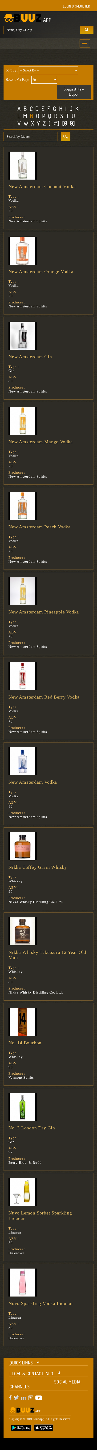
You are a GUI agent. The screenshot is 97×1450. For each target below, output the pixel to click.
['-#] (54, 123)
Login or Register (76, 6)
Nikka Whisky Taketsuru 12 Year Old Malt (47, 955)
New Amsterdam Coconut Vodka (42, 186)
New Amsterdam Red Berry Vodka (44, 696)
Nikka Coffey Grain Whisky (37, 867)
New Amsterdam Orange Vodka (40, 271)
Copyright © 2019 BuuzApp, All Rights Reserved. (40, 1419)
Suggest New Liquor (74, 91)
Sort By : (12, 70)
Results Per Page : (18, 79)
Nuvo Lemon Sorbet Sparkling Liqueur (40, 1215)
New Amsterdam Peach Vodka (39, 526)
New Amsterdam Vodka (32, 782)
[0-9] (68, 123)
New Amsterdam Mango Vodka (40, 441)
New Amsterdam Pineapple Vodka (43, 611)
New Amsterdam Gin (30, 356)
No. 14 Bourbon (24, 1042)
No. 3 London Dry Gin (31, 1127)
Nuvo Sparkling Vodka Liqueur (40, 1303)
